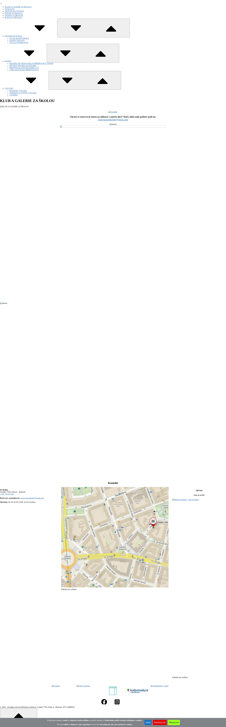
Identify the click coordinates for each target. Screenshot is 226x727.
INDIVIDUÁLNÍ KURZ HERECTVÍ (24, 68)
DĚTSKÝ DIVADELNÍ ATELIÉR (22, 66)
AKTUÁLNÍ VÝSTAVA (14, 11)
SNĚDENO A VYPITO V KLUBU (23, 93)
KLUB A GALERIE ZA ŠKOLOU (18, 7)
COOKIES (13, 95)
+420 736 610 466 (7, 494)
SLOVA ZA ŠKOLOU (13, 18)
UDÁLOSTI (9, 9)
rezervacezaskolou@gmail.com (113, 119)
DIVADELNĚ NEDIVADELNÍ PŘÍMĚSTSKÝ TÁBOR (31, 63)
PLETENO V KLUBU (18, 91)
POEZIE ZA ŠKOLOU (14, 13)
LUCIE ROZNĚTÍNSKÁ (19, 38)
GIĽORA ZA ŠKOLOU (14, 15)
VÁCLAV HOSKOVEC (18, 43)
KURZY (8, 61)
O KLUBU (9, 88)
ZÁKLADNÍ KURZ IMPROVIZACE (24, 70)
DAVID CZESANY (17, 40)
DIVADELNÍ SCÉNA (13, 36)
